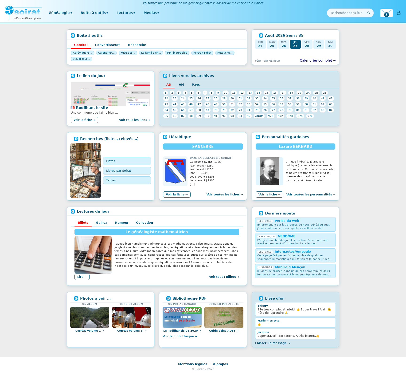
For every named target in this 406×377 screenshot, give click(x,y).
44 (174, 104)
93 (232, 116)
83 (322, 110)
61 (314, 104)
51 (232, 104)
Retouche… (224, 52)
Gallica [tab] (101, 222)
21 (324, 92)
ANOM (259, 116)
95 (248, 116)
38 (298, 98)
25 (191, 98)
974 (300, 116)
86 (174, 116)
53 (248, 104)
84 (330, 110)
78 (281, 110)
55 (265, 104)
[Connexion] (398, 13)
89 (199, 116)
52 (240, 104)
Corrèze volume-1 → (89, 330)
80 (298, 110)
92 (224, 116)
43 (166, 104)
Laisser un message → (272, 343)
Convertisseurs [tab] (108, 45)
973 (290, 116)
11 (233, 92)
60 (306, 104)
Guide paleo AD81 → (223, 330)
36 (281, 98)
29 (224, 98)
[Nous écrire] (386, 13)
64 (166, 110)
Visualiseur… (81, 58)
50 (224, 104)
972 (280, 116)
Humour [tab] (122, 222)
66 (182, 110)
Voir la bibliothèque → (180, 336)
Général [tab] (80, 45)
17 (283, 92)
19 (299, 92)
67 (191, 110)
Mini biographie (177, 52)
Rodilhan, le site (92, 108)
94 (240, 116)
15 (266, 92)
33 (256, 98)
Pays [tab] (196, 84)
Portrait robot (202, 52)
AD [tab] (168, 84)
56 (273, 104)
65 (174, 110)
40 (314, 98)
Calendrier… (106, 52)
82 (314, 110)
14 (258, 92)
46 (191, 104)
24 (182, 98)
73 (240, 110)
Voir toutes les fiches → (225, 194)
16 (275, 92)
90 (207, 116)
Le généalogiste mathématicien (156, 232)
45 (182, 104)
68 (199, 110)
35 (273, 98)
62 (322, 104)
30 (232, 98)
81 (306, 110)
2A (308, 92)
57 (281, 104)
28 (215, 98)
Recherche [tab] (137, 45)
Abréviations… (82, 52)
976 (310, 116)
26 (199, 98)
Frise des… (128, 52)
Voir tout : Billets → (224, 276)
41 (322, 98)
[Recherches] (85, 170)
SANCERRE (203, 146)
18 (291, 92)
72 (232, 110)
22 (166, 98)
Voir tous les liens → (134, 120)
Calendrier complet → (318, 60)
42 (330, 98)
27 (207, 98)
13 (250, 92)
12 (242, 92)
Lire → (82, 276)
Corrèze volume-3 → (131, 330)
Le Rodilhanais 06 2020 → (182, 330)
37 (289, 98)
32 (248, 98)
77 (273, 110)
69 (207, 110)
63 (330, 104)
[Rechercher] (369, 13)
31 (240, 98)
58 (289, 104)
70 (215, 110)
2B (316, 92)
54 (256, 104)
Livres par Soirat (118, 170)
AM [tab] (181, 84)
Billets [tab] (83, 222)
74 (248, 110)
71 (224, 110)
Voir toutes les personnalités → (310, 194)
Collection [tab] (144, 222)
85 (166, 116)
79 (289, 110)
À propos (220, 364)
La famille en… (151, 52)
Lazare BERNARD (295, 146)
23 (174, 98)
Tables (111, 180)
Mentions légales (192, 364)
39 (306, 98)
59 (298, 104)
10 (225, 92)
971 (270, 116)
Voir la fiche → (84, 120)
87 (182, 116)
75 (256, 110)
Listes (110, 161)
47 (199, 104)
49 (215, 104)
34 (265, 98)
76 (265, 110)
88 (191, 116)
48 (207, 104)
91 (215, 116)
